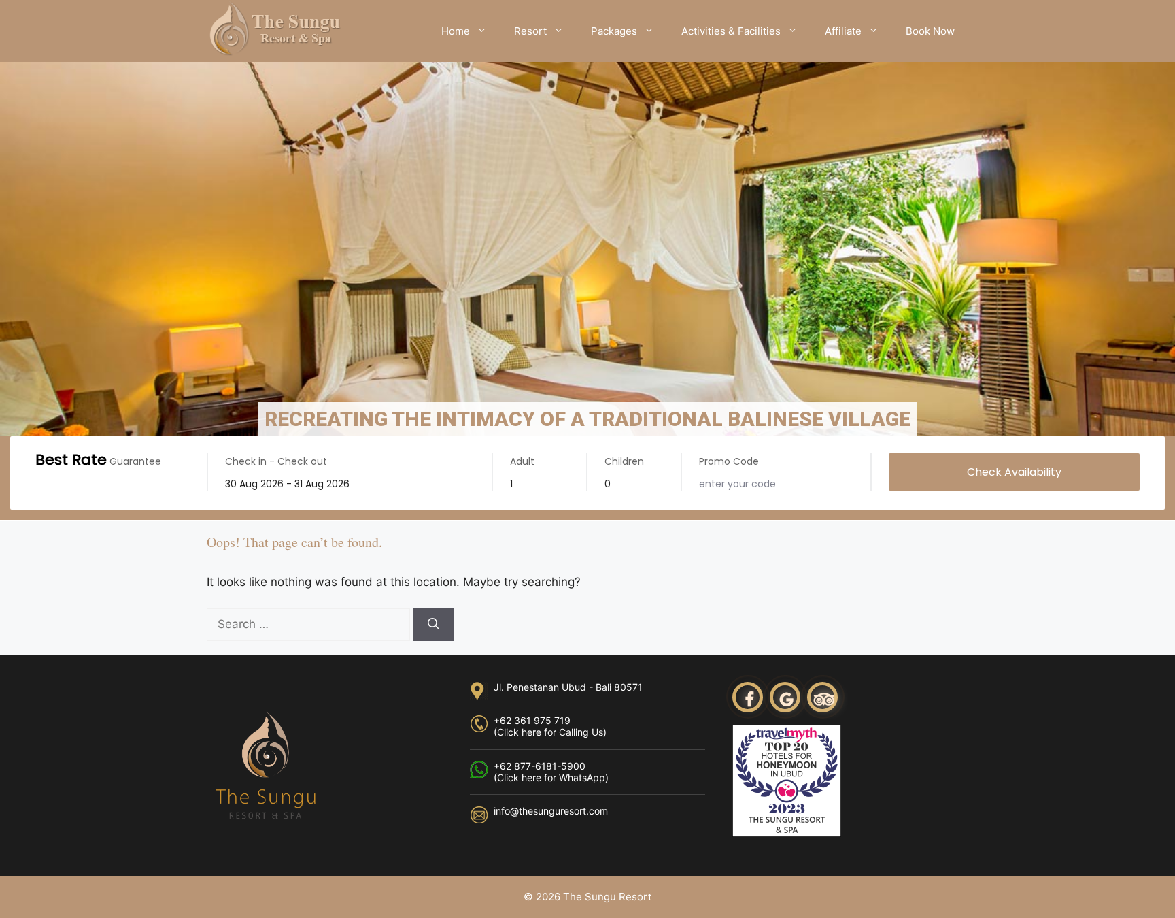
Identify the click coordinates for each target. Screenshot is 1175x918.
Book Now (930, 30)
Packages (614, 30)
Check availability (1014, 472)
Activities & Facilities (731, 30)
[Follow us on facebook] (749, 699)
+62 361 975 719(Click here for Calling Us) (550, 726)
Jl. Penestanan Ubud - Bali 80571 (568, 687)
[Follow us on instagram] (787, 699)
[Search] (433, 624)
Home (455, 30)
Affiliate (843, 30)
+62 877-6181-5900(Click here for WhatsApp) (551, 771)
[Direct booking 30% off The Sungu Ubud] (275, 30)
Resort (530, 30)
